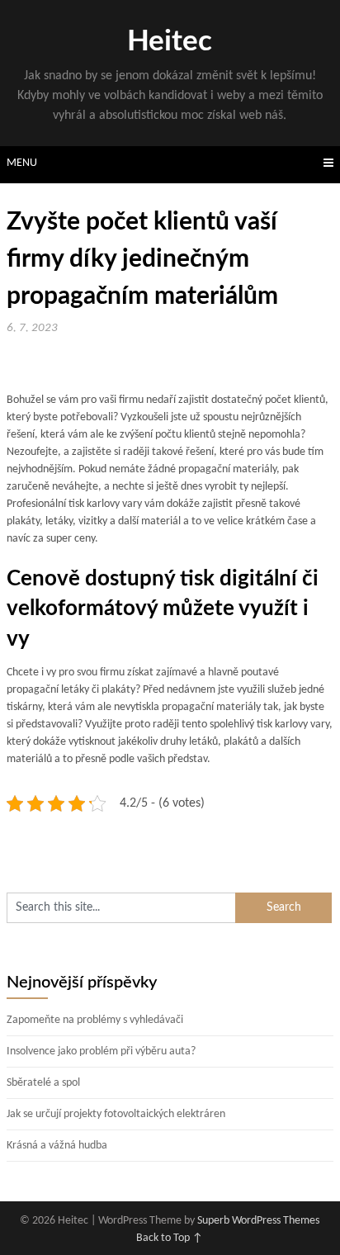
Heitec (169, 41)
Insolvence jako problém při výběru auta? (101, 1051)
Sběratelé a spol (43, 1083)
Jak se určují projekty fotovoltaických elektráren (116, 1114)
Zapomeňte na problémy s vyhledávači (95, 1020)
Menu (22, 163)
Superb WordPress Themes (258, 1221)
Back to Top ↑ (169, 1238)
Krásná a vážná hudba (57, 1145)
